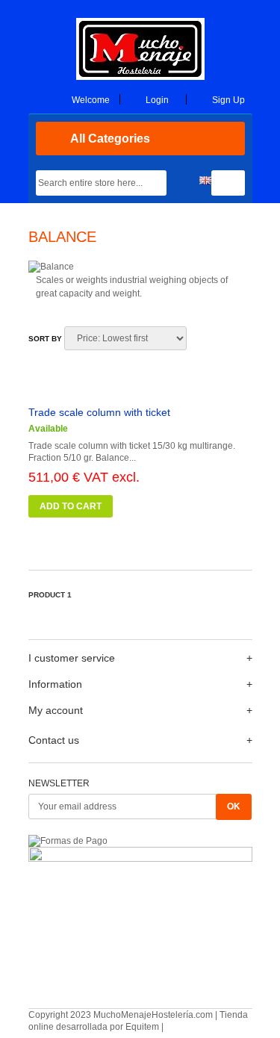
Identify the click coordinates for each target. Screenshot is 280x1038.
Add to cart (71, 506)
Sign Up (228, 100)
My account (55, 710)
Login (157, 100)
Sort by (45, 339)
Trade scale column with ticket (99, 412)
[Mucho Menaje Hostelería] (140, 77)
